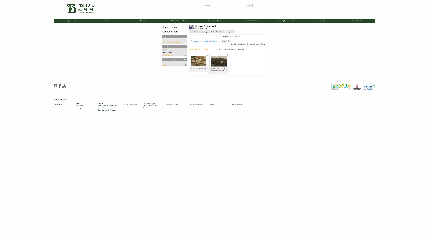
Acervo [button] (142, 21)
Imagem (165, 65)
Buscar (249, 6)
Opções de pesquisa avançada (228, 36)
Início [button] (107, 21)
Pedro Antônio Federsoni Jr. (171, 43)
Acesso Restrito (357, 21)
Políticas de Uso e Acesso (178, 21)
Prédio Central (167, 52)
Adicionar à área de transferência (207, 55)
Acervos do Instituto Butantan (108, 106)
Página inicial (72, 21)
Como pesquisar (81, 108)
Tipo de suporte (169, 59)
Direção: (233, 44)
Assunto (166, 46)
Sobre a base (80, 106)
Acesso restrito (237, 104)
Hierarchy (214, 41)
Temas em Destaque (250, 21)
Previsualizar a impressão (199, 41)
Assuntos (146, 108)
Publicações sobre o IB (286, 21)
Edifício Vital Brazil (168, 55)
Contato (322, 21)
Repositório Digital (214, 21)
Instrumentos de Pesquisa (107, 110)
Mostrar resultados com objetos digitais (233, 49)
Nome (165, 36)
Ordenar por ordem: (253, 44)
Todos (164, 40)
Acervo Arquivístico (104, 108)
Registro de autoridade (150, 106)
